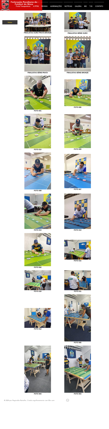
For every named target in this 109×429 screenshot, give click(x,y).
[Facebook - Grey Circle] (67, 400)
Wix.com (51, 400)
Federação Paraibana (22, 2)
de (35, 2)
